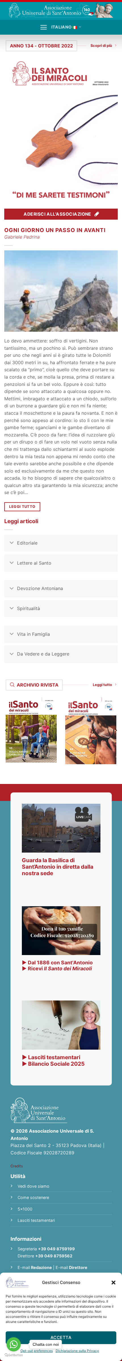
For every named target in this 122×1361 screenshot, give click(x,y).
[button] (113, 1282)
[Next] (115, 730)
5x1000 (25, 1209)
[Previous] (6, 730)
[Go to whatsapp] (14, 1344)
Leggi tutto (102, 685)
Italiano (61, 27)
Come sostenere (33, 1197)
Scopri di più (101, 45)
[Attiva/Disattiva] (12, 543)
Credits (16, 1166)
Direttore (78, 1267)
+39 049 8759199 (56, 1248)
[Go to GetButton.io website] (14, 1355)
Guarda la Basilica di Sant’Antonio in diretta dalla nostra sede (57, 867)
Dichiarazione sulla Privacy (77, 1351)
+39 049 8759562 (53, 1255)
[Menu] (43, 27)
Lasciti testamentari (36, 1220)
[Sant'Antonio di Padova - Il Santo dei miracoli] (61, 10)
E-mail (35, 1267)
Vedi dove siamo (33, 1186)
